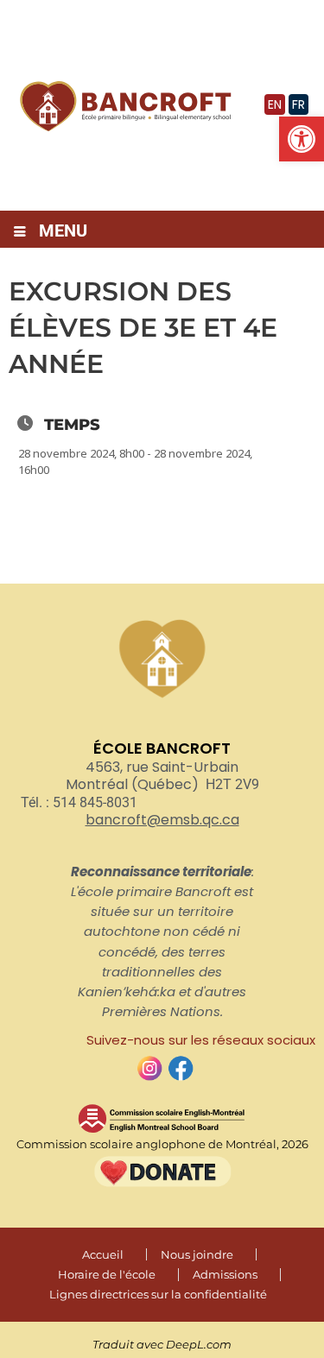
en (275, 104)
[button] (301, 139)
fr (298, 104)
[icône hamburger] (19, 232)
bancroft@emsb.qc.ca (162, 820)
